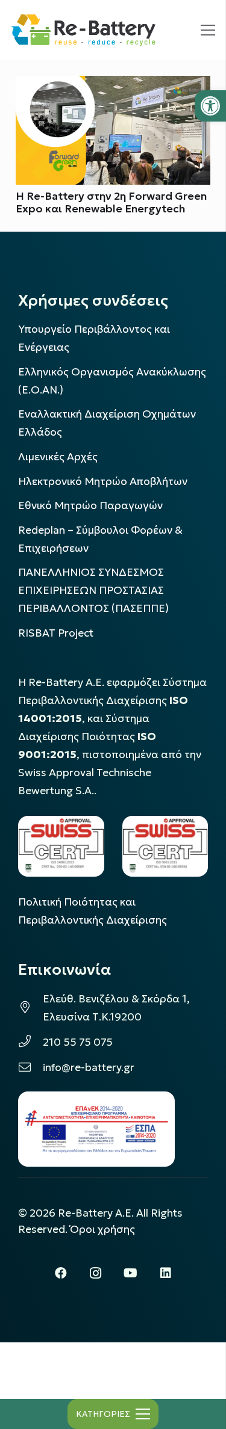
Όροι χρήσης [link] (102, 1229)
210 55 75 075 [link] (78, 1042)
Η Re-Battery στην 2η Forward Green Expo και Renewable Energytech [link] (111, 202)
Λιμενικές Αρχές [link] (58, 456)
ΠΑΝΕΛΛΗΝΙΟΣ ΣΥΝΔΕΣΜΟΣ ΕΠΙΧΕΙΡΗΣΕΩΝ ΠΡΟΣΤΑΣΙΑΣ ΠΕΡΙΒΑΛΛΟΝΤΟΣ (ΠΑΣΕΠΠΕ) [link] (93, 590)
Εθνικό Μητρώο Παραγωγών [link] (90, 505)
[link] (210, 106)
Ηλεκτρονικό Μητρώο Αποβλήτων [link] (102, 481)
